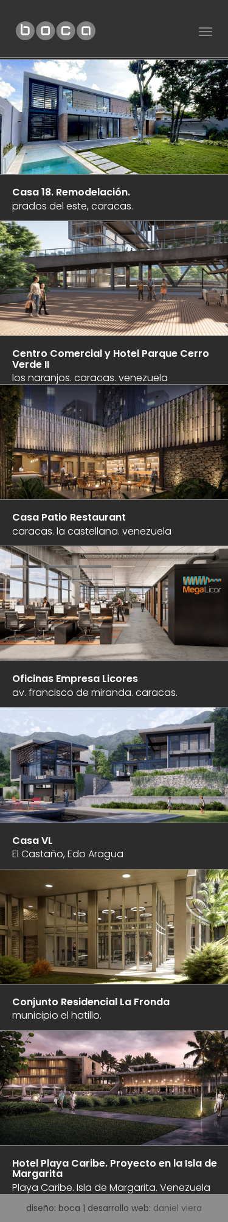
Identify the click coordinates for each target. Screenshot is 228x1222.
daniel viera (177, 1208)
